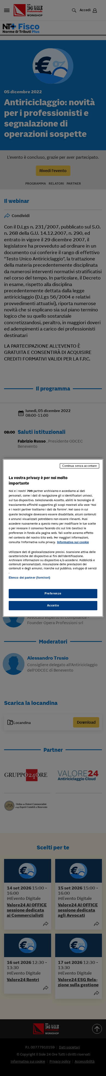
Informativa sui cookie (73, 542)
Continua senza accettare (79, 465)
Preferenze (53, 593)
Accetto (53, 605)
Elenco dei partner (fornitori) (29, 577)
